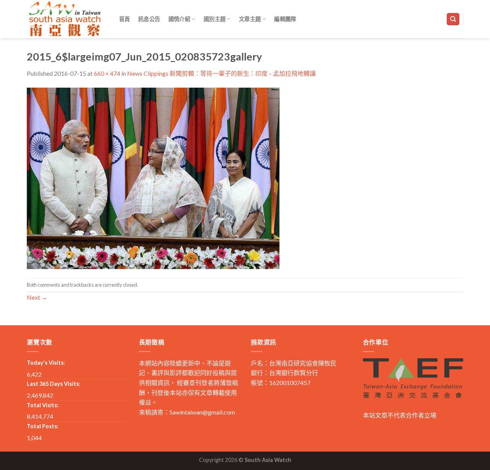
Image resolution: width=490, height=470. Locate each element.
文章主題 (250, 19)
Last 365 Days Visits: (53, 383)
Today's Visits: (46, 362)
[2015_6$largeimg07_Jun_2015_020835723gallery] (153, 177)
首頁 (124, 19)
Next (37, 297)
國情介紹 (179, 19)
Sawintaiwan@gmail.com (202, 412)
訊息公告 (149, 19)
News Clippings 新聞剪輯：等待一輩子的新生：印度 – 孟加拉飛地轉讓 (221, 73)
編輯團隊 (285, 19)
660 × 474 (107, 73)
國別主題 (214, 19)
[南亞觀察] (65, 19)
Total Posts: (43, 426)
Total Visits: (43, 405)
